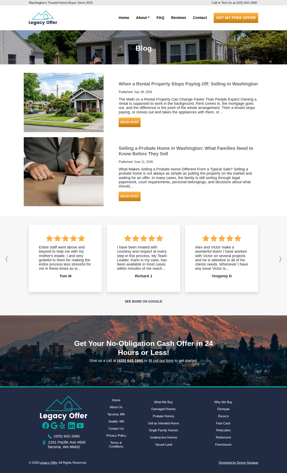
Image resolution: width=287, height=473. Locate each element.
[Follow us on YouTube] (81, 425)
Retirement (223, 437)
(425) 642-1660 (246, 2)
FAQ (160, 18)
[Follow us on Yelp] (63, 425)
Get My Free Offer (236, 18)
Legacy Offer (48, 462)
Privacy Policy (116, 435)
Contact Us (116, 428)
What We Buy (163, 402)
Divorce (223, 416)
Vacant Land (163, 444)
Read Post (129, 122)
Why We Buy (223, 402)
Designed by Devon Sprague (238, 462)
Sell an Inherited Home (163, 423)
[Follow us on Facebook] (46, 425)
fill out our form (161, 361)
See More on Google (143, 301)
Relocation (223, 430)
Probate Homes (163, 416)
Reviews (178, 18)
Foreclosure (223, 444)
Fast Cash (223, 423)
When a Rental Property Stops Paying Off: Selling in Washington (188, 83)
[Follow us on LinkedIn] (72, 425)
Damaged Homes (163, 409)
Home (124, 18)
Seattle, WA (116, 421)
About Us (116, 407)
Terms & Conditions (116, 444)
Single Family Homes (163, 430)
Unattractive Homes (163, 437)
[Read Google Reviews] (55, 425)
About (141, 18)
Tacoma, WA (116, 414)
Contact (200, 18)
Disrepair (223, 409)
